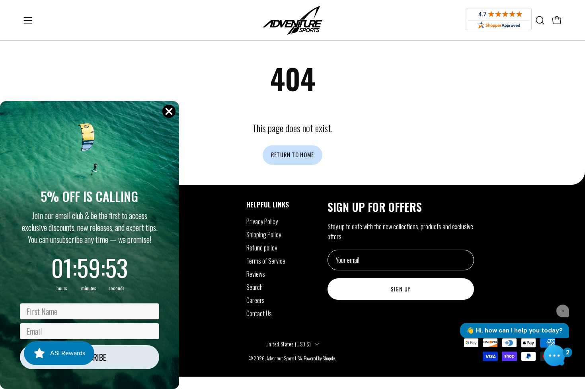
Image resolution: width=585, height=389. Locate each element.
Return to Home (292, 155)
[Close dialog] (169, 111)
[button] (540, 20)
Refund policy (261, 247)
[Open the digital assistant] (554, 355)
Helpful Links (267, 204)
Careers (255, 300)
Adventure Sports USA (284, 358)
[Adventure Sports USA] (292, 20)
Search (254, 287)
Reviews (255, 274)
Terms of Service (265, 261)
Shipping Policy (263, 234)
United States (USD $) (288, 344)
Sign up (400, 289)
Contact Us (259, 313)
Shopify (329, 358)
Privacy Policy (262, 221)
